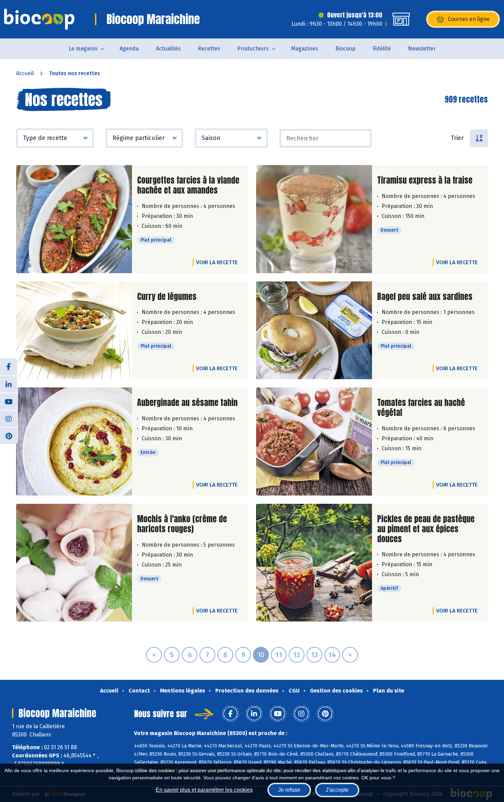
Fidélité (382, 48)
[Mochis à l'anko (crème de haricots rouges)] (74, 562)
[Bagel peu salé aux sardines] (314, 330)
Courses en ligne (469, 19)
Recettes (209, 48)
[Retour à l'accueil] (39, 19)
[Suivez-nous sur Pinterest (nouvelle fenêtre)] (8, 435)
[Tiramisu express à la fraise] (314, 219)
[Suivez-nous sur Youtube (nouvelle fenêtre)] (8, 401)
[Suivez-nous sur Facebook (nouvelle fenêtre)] (8, 366)
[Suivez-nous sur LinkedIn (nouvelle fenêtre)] (8, 384)
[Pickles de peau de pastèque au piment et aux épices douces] (314, 562)
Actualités (168, 48)
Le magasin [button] (83, 48)
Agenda (129, 48)
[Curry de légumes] (74, 330)
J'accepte (337, 790)
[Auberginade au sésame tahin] (74, 441)
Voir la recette (217, 262)
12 (296, 655)
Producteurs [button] (253, 48)
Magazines (304, 48)
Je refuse (289, 790)
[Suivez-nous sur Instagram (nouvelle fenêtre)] (8, 418)
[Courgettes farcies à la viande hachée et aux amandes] (74, 219)
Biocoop (345, 48)
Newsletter (422, 48)
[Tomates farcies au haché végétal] (314, 441)
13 (314, 655)
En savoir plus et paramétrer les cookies (204, 790)
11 (278, 655)
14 (332, 655)
